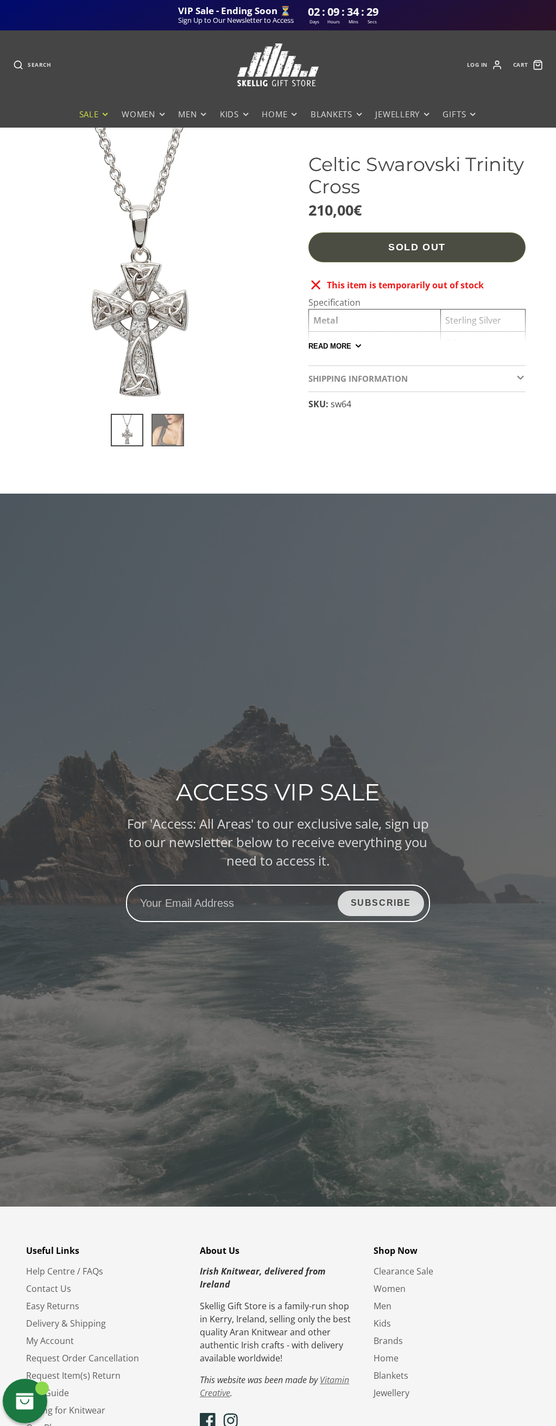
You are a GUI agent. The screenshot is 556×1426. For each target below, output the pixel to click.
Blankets (331, 114)
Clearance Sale (403, 1271)
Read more (329, 346)
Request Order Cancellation (82, 1358)
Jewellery (397, 114)
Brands (388, 1341)
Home (274, 114)
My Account (50, 1341)
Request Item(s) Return (73, 1375)
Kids (229, 114)
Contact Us (48, 1289)
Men (187, 114)
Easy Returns (52, 1306)
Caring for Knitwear (65, 1410)
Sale (89, 114)
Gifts (454, 114)
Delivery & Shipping (66, 1323)
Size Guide (47, 1393)
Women (138, 114)
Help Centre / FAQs (64, 1271)
